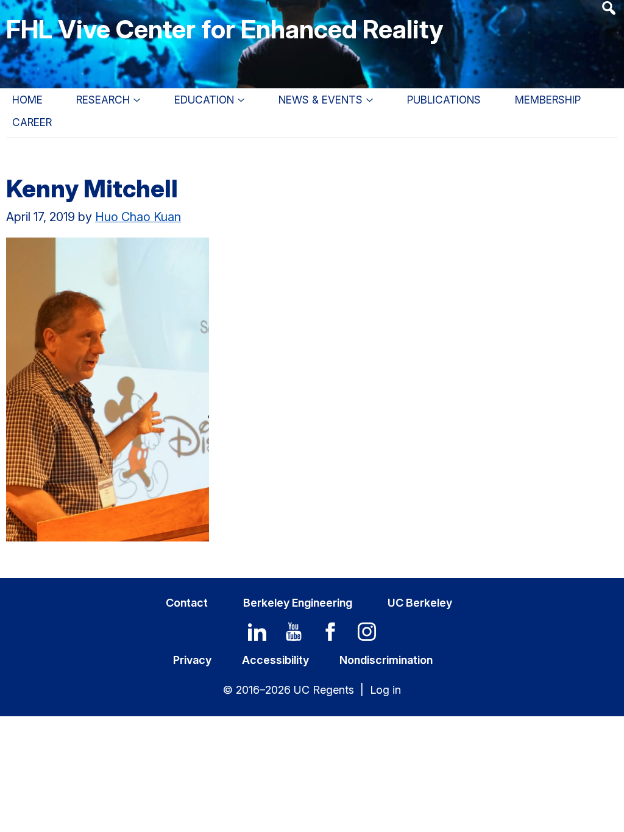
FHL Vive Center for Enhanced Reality (224, 28)
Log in (385, 689)
